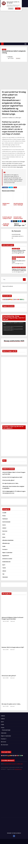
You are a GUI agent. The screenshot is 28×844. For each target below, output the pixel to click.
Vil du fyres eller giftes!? (8, 480)
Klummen (4, 531)
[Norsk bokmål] (8, 299)
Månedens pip (6, 543)
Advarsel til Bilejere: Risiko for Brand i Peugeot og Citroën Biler (19, 252)
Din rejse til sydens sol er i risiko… (10, 483)
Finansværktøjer (6, 730)
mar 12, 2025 (15, 253)
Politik (23, 37)
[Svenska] (6, 299)
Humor (4, 525)
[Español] (12, 299)
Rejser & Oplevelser (20, 257)
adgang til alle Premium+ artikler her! (13, 764)
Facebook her (18, 769)
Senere (10, 8)
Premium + (4, 739)
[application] (14, 328)
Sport (3, 565)
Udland (9, 37)
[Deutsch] (10, 299)
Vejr (3, 574)
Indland (4, 49)
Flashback (5, 519)
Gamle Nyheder (6, 522)
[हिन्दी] (23, 299)
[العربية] (22, 299)
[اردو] (20, 299)
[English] (5, 299)
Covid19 (14, 267)
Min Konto (3, 742)
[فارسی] (13, 299)
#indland (18, 58)
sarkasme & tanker (7, 558)
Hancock (10, 56)
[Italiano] (17, 299)
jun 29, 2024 (15, 272)
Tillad (18, 8)
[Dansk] (3, 299)
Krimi (13, 37)
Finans (4, 515)
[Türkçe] (18, 299)
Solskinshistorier (6, 561)
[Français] (15, 299)
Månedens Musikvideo (7, 540)
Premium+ (5, 549)
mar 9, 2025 (14, 263)
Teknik (18, 248)
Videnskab (14, 38)
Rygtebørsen (5, 555)
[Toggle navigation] (25, 44)
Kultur (16, 37)
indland (4, 37)
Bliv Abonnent (4, 745)
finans (19, 37)
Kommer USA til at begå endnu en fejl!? (12, 477)
